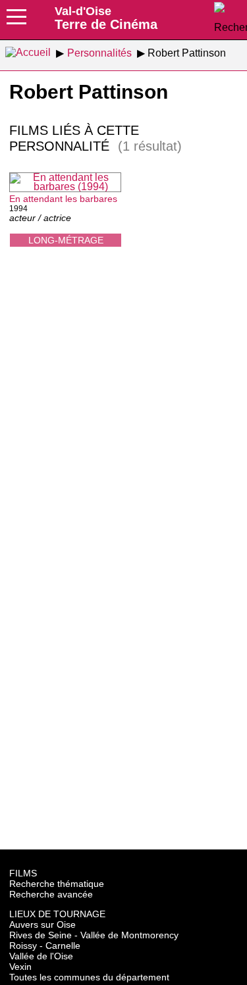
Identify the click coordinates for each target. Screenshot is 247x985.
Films (23, 873)
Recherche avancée (51, 894)
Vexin (20, 966)
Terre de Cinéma (106, 18)
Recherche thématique (56, 883)
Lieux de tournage (57, 914)
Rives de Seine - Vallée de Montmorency (93, 935)
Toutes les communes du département (89, 977)
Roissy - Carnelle (44, 945)
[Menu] (16, 21)
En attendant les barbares (63, 198)
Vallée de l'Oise (41, 956)
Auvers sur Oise (42, 924)
